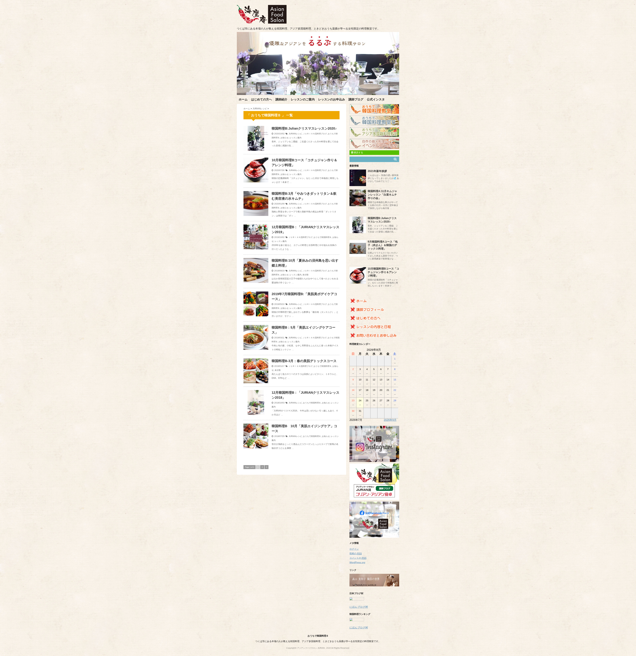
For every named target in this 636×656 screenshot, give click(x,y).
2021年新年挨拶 (377, 171)
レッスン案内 (295, 138)
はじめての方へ (261, 99)
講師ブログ (355, 99)
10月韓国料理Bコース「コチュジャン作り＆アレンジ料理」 (383, 272)
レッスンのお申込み (331, 99)
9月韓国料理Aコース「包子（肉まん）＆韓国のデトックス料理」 (383, 245)
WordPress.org (357, 562)
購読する (358, 152)
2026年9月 (390, 420)
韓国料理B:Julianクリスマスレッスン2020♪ (304, 128)
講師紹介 (281, 99)
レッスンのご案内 (303, 99)
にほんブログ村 (358, 606)
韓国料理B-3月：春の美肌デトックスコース (304, 361)
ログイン (354, 549)
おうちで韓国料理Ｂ (322, 237)
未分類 (305, 275)
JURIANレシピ (295, 134)
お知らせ (285, 138)
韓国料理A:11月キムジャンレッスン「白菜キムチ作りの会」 (382, 195)
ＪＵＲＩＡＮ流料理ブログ (315, 134)
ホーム (243, 99)
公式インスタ (376, 99)
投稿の (355, 553)
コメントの (357, 558)
